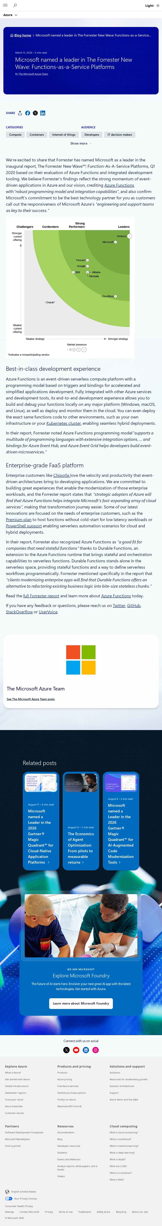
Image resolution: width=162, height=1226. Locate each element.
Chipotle (61, 475)
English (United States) (23, 1191)
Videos (61, 1176)
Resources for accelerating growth (129, 1079)
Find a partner (13, 1145)
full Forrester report (41, 595)
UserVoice (48, 611)
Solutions (115, 1072)
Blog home (22, 35)
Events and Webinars (68, 1159)
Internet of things (63, 134)
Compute (15, 134)
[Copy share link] (20, 113)
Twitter (119, 605)
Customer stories (14, 1113)
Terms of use (66, 1211)
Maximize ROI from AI (69, 1106)
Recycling (121, 1211)
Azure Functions (119, 185)
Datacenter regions (15, 1092)
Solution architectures (122, 1086)
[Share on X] (35, 113)
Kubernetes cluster (63, 423)
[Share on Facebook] (27, 113)
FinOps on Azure (66, 1099)
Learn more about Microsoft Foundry (81, 1003)
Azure (8, 15)
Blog (59, 1139)
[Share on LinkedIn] (42, 113)
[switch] (157, 5)
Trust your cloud (14, 1099)
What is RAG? (117, 1179)
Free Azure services (67, 1086)
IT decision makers (120, 134)
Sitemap (9, 1211)
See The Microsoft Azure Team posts (31, 699)
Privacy (49, 1211)
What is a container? (121, 1172)
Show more (78, 143)
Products (62, 1072)
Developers (92, 134)
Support (114, 1092)
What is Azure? (13, 1072)
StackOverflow (19, 611)
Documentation (65, 1132)
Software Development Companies (24, 1132)
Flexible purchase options (71, 1092)
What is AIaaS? (118, 1159)
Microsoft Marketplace (17, 1139)
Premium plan (18, 519)
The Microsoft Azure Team (33, 73)
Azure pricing (64, 1079)
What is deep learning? (122, 1152)
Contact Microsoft (29, 1211)
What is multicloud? (120, 1139)
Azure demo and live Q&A (124, 1099)
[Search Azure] (15, 5)
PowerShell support (24, 525)
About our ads (140, 1211)
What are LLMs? (118, 1166)
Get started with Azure (17, 1079)
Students (62, 1152)
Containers (37, 134)
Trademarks (84, 1211)
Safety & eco (103, 1211)
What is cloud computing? (124, 1132)
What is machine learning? (124, 1145)
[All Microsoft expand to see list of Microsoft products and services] (5, 6)
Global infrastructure (16, 1086)
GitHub (133, 605)
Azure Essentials (14, 1106)
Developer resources (68, 1145)
